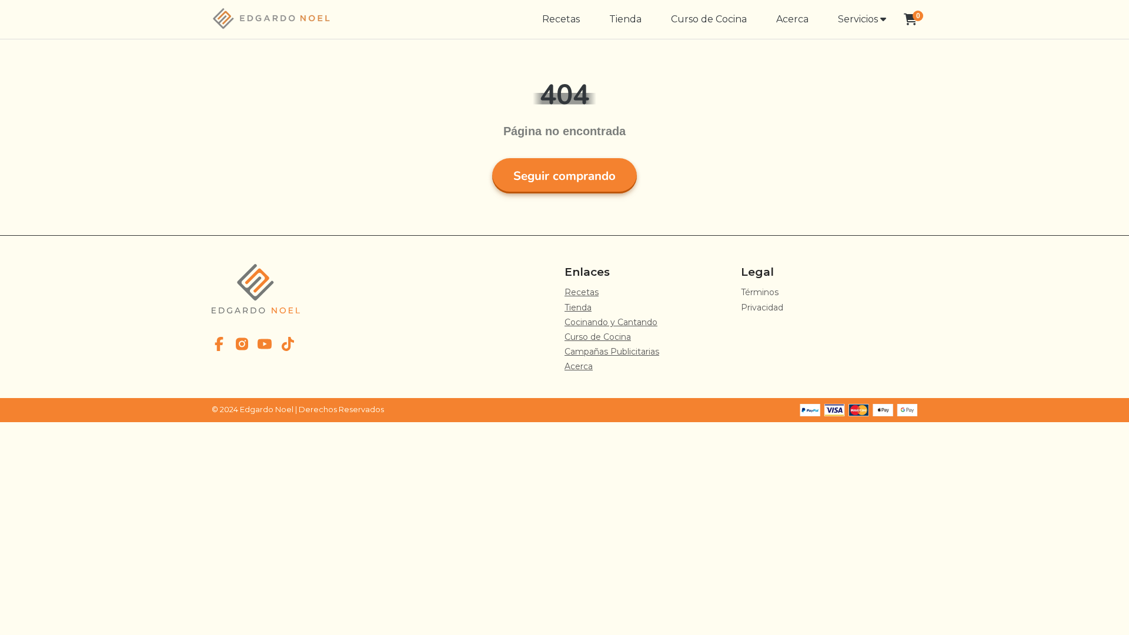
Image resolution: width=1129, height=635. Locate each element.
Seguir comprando (564, 176)
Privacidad (762, 307)
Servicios (859, 19)
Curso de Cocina (709, 19)
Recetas (561, 19)
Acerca (792, 19)
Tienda (625, 19)
